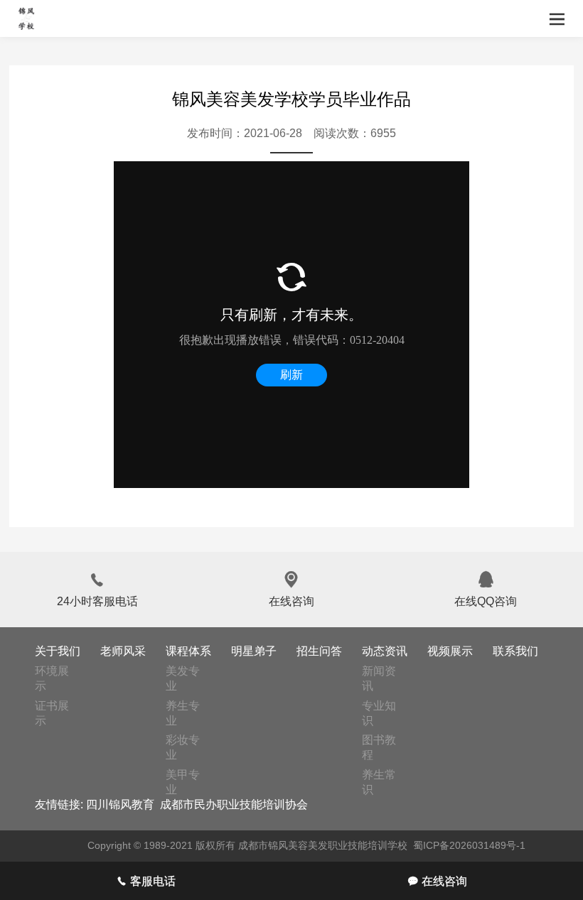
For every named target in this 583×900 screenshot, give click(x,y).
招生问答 (319, 651)
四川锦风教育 (120, 804)
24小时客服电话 (97, 588)
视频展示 (450, 651)
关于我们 (57, 651)
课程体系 (188, 651)
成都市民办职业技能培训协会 (234, 804)
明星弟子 (254, 651)
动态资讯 (384, 651)
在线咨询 (291, 588)
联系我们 (515, 651)
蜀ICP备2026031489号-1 (469, 845)
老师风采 (123, 651)
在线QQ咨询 (485, 588)
